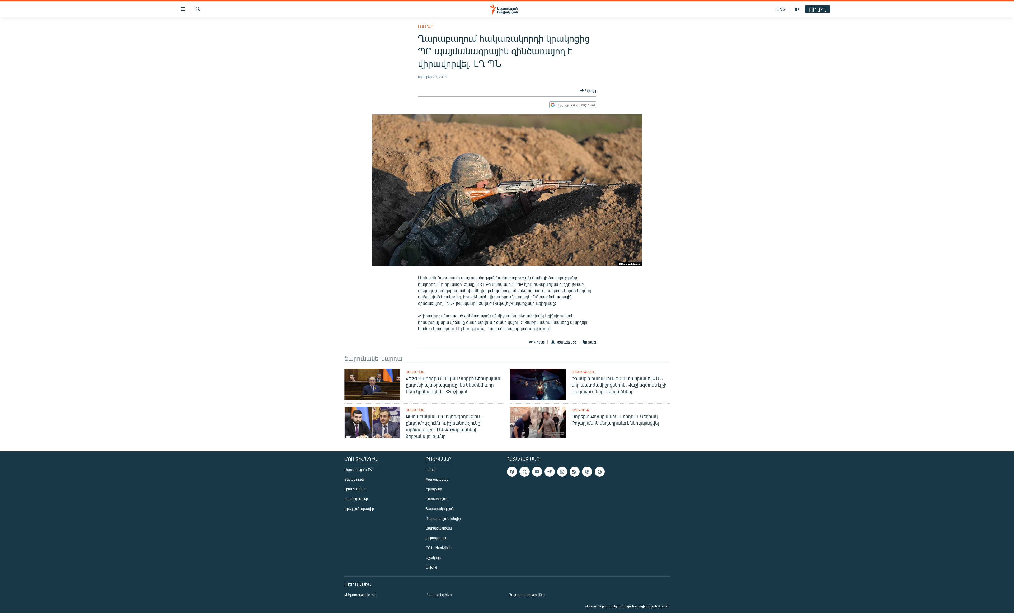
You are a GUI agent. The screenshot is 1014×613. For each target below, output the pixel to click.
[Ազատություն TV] (797, 9)
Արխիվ (431, 567)
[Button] (588, 90)
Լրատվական (355, 489)
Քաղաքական (437, 479)
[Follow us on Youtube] (537, 472)
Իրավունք (580, 410)
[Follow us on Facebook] (512, 472)
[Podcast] (587, 472)
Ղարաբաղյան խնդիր (443, 518)
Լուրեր (425, 26)
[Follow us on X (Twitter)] (524, 472)
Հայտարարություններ (527, 594)
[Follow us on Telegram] (549, 472)
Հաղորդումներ (356, 499)
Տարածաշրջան (439, 528)
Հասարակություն (440, 508)
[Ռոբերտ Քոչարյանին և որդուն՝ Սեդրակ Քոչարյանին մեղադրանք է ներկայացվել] (538, 422)
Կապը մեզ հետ (439, 594)
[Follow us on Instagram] (562, 472)
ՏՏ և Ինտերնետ (439, 547)
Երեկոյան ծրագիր (359, 508)
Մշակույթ (433, 557)
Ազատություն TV (358, 469)
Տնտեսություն (437, 499)
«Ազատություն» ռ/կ (360, 594)
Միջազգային (583, 372)
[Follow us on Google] (600, 472)
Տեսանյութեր (354, 479)
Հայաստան (415, 372)
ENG (781, 9)
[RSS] (575, 472)
